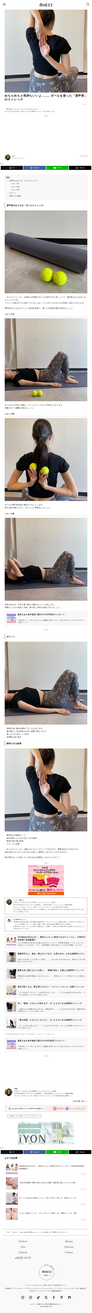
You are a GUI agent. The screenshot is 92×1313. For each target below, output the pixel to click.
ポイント (13, 193)
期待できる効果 (15, 196)
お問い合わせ (47, 1285)
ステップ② (15, 187)
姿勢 (12, 1116)
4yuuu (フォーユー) (36, 1291)
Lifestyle (23, 1252)
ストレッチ (35, 1116)
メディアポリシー (19, 1288)
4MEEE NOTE (23, 1258)
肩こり (22, 1116)
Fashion (23, 1241)
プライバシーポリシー (34, 1288)
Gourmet (69, 1247)
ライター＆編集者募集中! (53, 1291)
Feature (69, 1252)
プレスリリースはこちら (33, 1285)
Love (23, 1247)
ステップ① (15, 184)
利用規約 (8, 1288)
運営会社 (83, 1288)
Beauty (69, 1241)
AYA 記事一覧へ (79, 1101)
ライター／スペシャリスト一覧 (67, 1288)
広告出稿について (60, 1285)
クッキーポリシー (49, 1288)
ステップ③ (15, 190)
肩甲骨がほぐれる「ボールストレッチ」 (24, 181)
